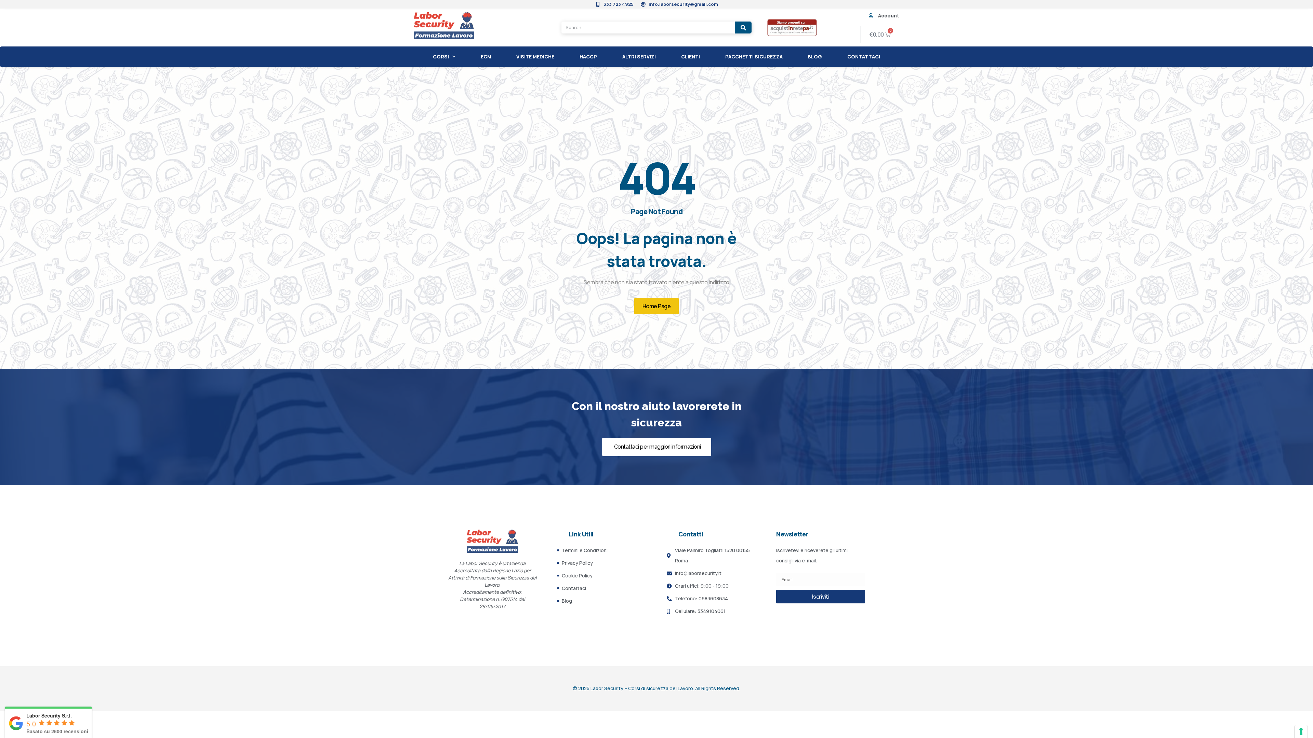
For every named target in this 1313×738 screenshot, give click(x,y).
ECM (486, 56)
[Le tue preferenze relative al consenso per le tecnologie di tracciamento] (1301, 731)
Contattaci (863, 56)
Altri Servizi (639, 56)
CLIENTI (690, 56)
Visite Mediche (535, 56)
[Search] (743, 27)
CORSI (441, 56)
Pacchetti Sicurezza (754, 56)
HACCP (588, 56)
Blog (815, 56)
